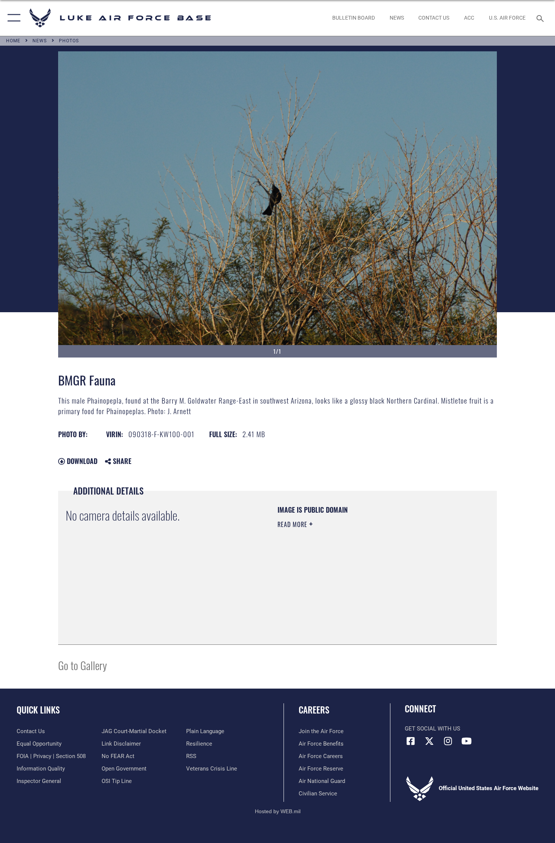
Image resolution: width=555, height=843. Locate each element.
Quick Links (38, 709)
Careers (314, 709)
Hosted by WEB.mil (278, 811)
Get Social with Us (432, 728)
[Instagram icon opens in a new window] (447, 741)
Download (81, 461)
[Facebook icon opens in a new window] (410, 741)
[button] (12, 18)
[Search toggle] (541, 17)
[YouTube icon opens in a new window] (466, 741)
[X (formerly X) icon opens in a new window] (429, 741)
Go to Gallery (82, 665)
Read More (293, 524)
